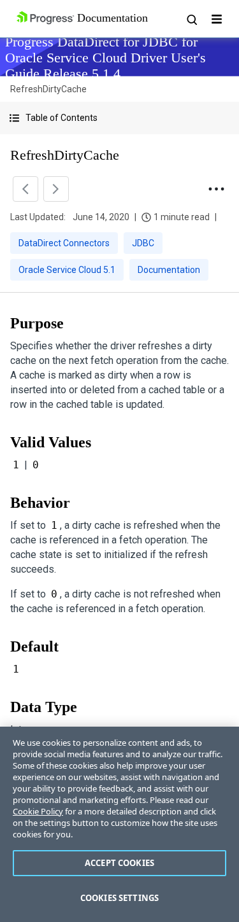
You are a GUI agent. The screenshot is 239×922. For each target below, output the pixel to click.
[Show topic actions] (216, 189)
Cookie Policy (38, 811)
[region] (119, 824)
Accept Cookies (119, 863)
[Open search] (191, 19)
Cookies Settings (119, 898)
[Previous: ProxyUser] (25, 189)
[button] (119, 118)
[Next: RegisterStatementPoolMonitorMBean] (56, 189)
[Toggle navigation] (216, 19)
